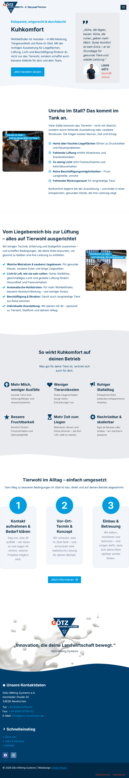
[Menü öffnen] (123, 7)
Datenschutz (103, 774)
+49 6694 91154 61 (20, 707)
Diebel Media (59, 767)
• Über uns (9, 737)
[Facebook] (5, 755)
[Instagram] (13, 755)
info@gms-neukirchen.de (28, 715)
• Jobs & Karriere (13, 741)
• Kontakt (8, 745)
